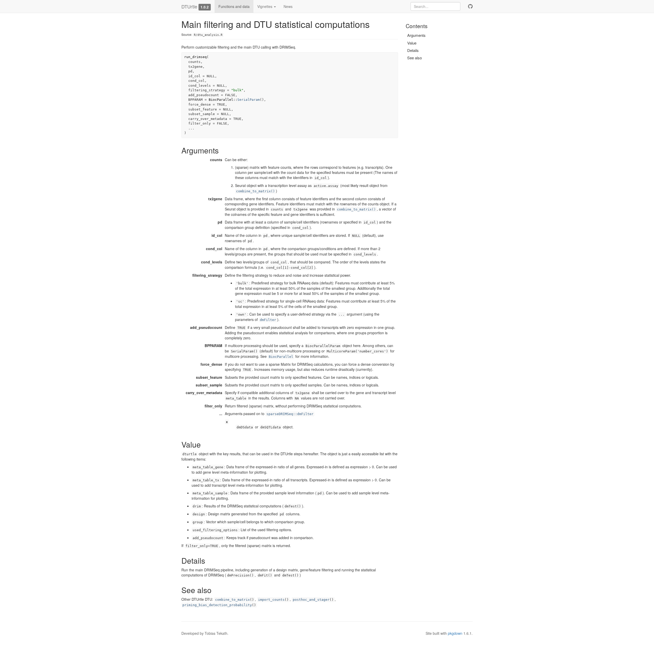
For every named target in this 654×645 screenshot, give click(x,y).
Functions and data (234, 6)
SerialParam (248, 100)
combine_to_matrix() (255, 191)
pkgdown (455, 633)
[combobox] (435, 6)
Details (413, 50)
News (288, 6)
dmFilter (268, 320)
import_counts (271, 600)
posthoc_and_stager (311, 600)
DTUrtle (189, 6)
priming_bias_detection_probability (217, 605)
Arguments (416, 35)
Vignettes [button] (265, 6)
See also (414, 57)
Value (411, 43)
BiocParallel (281, 357)
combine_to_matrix (232, 600)
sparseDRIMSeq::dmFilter (289, 414)
